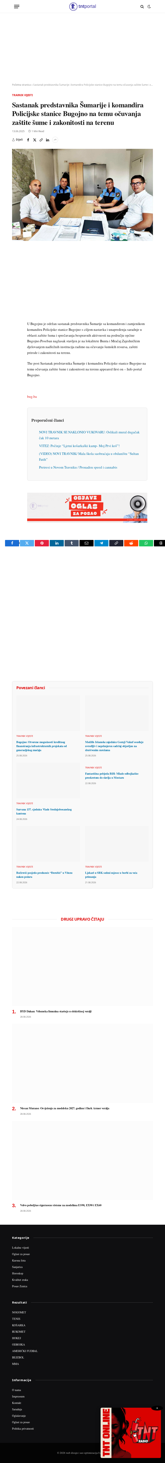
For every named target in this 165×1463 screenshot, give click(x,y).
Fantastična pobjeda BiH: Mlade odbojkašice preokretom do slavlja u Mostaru (111, 775)
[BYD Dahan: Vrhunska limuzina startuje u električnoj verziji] (82, 966)
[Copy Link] (41, 140)
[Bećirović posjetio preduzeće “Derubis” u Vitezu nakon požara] (48, 844)
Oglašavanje (19, 1416)
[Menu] (16, 6)
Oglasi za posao (21, 1254)
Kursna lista (19, 1260)
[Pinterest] (16, 279)
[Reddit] (16, 316)
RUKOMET (19, 1331)
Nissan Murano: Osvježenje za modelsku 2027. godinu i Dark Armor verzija (64, 1108)
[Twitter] (16, 269)
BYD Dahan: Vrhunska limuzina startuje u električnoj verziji (56, 1011)
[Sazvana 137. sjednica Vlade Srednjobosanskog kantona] (48, 780)
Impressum (18, 1396)
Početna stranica (21, 84)
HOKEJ (16, 1338)
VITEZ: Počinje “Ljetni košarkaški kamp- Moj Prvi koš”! (79, 445)
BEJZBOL (18, 1357)
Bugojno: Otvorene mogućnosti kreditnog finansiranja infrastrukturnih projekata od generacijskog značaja (41, 746)
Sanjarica (17, 1267)
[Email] (16, 288)
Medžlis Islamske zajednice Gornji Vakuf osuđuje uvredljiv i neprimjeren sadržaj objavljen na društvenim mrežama (114, 746)
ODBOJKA (18, 1344)
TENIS (16, 1319)
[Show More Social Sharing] (55, 140)
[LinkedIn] (16, 306)
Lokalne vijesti (20, 1247)
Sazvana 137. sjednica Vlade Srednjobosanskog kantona (43, 811)
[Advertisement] (82, 48)
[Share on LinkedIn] (47, 140)
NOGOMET (19, 1312)
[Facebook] (16, 260)
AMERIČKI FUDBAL (25, 1351)
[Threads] (16, 344)
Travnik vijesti (22, 95)
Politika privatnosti (23, 1428)
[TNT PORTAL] (82, 6)
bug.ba (32, 396)
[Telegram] (16, 325)
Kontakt (16, 1403)
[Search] (142, 6)
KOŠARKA (18, 1325)
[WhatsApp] (16, 334)
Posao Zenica (19, 1286)
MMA (15, 1364)
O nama (16, 1390)
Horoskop (17, 1273)
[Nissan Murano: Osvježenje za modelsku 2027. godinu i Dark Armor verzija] (82, 1063)
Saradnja (17, 1409)
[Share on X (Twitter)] (35, 140)
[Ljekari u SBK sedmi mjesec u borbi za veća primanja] (117, 844)
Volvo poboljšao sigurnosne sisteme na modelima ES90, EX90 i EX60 (60, 1205)
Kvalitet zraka (20, 1280)
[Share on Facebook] (28, 140)
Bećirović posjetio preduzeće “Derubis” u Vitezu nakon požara (44, 875)
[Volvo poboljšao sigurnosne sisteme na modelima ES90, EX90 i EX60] (82, 1160)
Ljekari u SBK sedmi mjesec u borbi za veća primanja (111, 875)
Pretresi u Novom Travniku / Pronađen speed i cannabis (78, 467)
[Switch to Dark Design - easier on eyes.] (148, 6)
